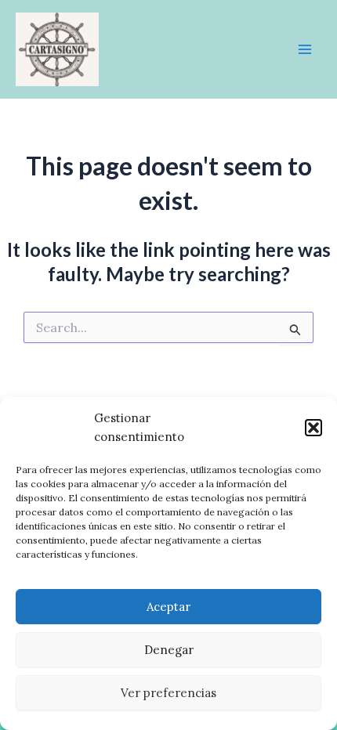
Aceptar (168, 606)
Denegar (169, 649)
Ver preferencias (168, 692)
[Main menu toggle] (304, 49)
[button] (313, 427)
